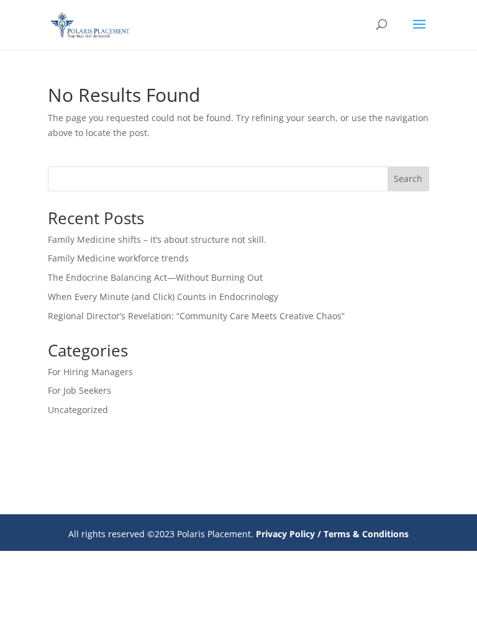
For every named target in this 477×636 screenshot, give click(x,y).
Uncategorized (78, 410)
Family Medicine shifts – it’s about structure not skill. (157, 239)
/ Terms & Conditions (363, 534)
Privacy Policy (285, 534)
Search (408, 178)
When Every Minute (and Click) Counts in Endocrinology (163, 296)
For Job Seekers (79, 390)
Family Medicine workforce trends (118, 258)
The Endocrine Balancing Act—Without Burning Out (155, 277)
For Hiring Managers (90, 372)
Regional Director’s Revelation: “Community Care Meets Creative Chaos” (196, 316)
